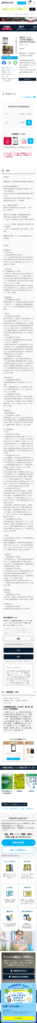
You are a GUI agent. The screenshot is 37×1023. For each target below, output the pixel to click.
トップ (3, 14)
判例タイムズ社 (10, 70)
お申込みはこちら (13, 758)
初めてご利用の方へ (18, 850)
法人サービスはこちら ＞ (11, 855)
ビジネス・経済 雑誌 (12, 14)
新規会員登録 (18, 843)
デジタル (7, 122)
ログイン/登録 (21, 3)
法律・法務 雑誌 (24, 14)
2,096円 (22, 114)
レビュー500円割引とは (27, 97)
